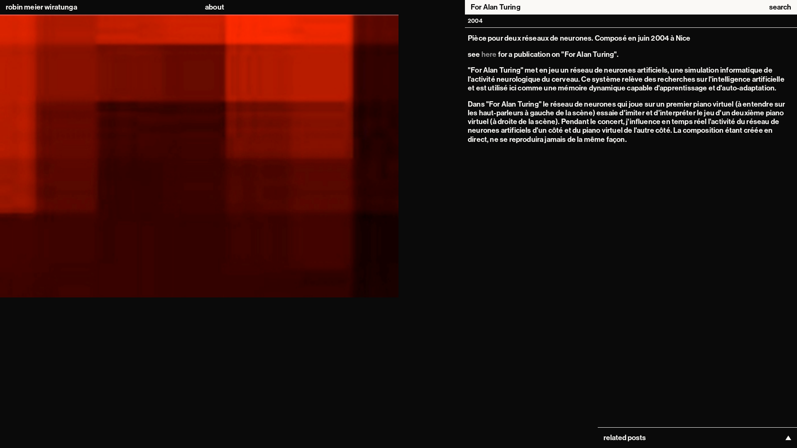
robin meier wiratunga (41, 7)
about (214, 7)
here (489, 54)
